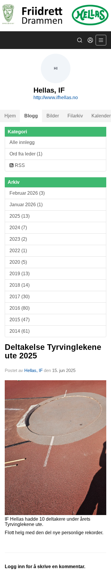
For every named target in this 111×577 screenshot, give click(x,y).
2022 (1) (18, 250)
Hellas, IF (33, 370)
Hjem (10, 115)
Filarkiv (75, 115)
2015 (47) (19, 319)
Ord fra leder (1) (25, 153)
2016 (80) (19, 308)
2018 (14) (19, 285)
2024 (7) (18, 227)
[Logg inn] (90, 40)
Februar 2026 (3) (27, 193)
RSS (19, 165)
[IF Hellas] (55, 15)
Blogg (31, 115)
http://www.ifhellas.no (55, 97)
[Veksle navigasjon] (101, 40)
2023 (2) (18, 239)
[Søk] (79, 40)
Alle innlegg (22, 142)
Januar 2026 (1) (26, 204)
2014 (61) (19, 331)
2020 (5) (18, 262)
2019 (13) (19, 273)
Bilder (52, 115)
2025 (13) (19, 216)
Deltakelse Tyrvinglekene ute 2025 (53, 351)
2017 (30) (19, 296)
